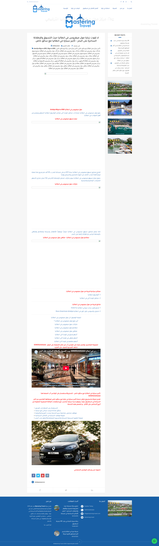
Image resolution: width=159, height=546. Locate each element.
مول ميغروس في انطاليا (56, 68)
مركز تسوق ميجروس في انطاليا (90, 58)
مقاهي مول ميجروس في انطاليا (77, 66)
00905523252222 (40, 345)
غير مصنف (76, 46)
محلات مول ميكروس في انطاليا (43, 56)
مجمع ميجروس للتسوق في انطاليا (57, 53)
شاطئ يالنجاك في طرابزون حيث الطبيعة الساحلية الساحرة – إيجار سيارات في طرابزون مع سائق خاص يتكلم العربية (121, 68)
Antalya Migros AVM (40, 48)
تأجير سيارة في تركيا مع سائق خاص (67, 48)
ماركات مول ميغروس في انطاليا (70, 51)
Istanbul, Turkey (88, 506)
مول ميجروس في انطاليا (71, 68)
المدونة (115, 8)
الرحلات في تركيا (75, 8)
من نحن (122, 8)
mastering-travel (89, 517)
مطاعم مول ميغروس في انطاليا (49, 63)
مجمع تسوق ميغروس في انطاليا (77, 53)
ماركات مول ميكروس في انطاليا (49, 51)
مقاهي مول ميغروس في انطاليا (57, 66)
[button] (154, 541)
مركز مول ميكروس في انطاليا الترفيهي (66, 61)
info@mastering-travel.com (92, 513)
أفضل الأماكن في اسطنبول (90, 8)
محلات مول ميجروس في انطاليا (82, 56)
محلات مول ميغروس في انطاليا (62, 56)
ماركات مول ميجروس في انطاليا (90, 51)
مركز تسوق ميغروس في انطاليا (70, 58)
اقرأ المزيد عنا (47, 525)
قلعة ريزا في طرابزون (123, 50)
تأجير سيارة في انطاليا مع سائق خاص (89, 48)
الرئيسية (65, 8)
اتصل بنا (129, 8)
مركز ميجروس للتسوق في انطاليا (44, 61)
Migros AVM (51, 48)
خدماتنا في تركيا (105, 8)
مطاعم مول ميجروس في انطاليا (70, 63)
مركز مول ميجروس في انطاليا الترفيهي (48, 58)
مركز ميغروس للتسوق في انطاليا (90, 63)
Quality (76, 543)
